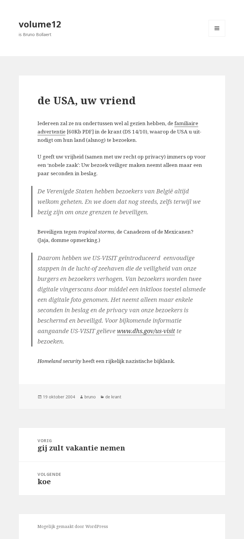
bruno (90, 397)
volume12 (40, 24)
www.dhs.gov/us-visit (146, 331)
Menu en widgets (217, 36)
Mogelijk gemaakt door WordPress (72, 526)
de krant (113, 397)
